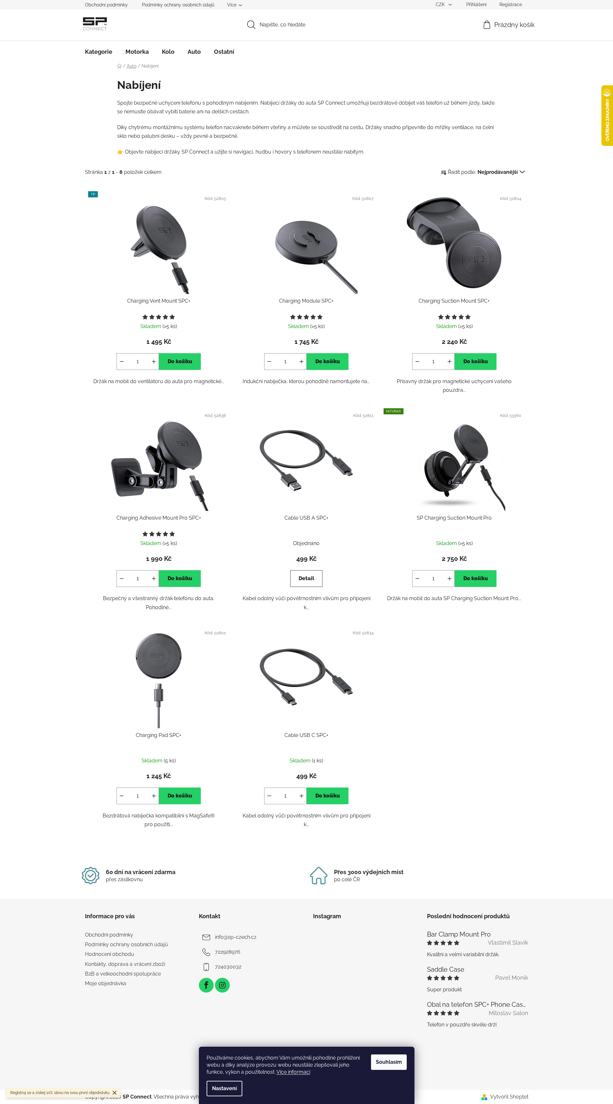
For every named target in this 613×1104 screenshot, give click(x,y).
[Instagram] (222, 985)
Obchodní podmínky (106, 4)
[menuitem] (99, 52)
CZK (441, 4)
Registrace (510, 4)
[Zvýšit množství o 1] (154, 362)
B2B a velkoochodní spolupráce (123, 974)
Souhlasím (389, 1062)
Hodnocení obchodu (109, 954)
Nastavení (224, 1088)
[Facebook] (206, 985)
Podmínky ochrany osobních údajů (178, 4)
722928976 (227, 952)
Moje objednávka (105, 983)
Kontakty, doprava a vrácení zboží (125, 964)
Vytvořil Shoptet (509, 1097)
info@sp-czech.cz (235, 937)
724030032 (228, 967)
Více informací (293, 1072)
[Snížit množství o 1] (121, 362)
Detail (306, 578)
